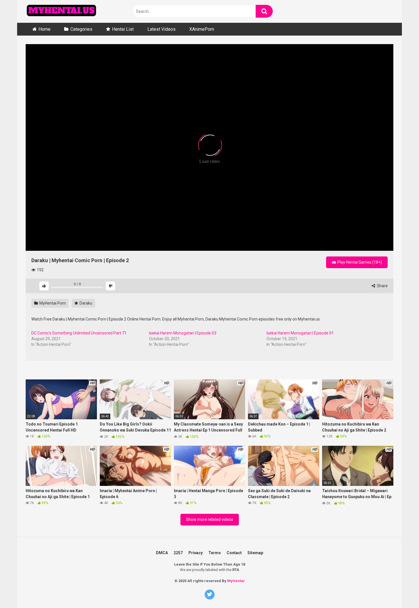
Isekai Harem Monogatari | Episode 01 (300, 333)
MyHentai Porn (52, 303)
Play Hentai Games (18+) (359, 262)
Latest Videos (161, 29)
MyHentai (236, 581)
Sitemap (255, 553)
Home (44, 29)
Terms (214, 553)
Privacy (195, 553)
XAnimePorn (201, 29)
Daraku (85, 303)
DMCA (162, 553)
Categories (81, 29)
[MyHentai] (61, 11)
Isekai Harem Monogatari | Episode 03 (182, 333)
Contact (234, 553)
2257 (178, 553)
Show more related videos (209, 519)
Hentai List (123, 29)
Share (382, 286)
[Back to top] (405, 579)
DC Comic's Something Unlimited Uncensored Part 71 (79, 333)
